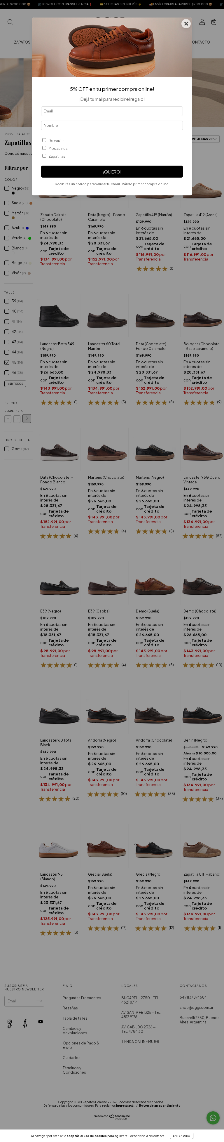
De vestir (56, 140)
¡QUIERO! (112, 171)
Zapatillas (56, 156)
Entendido (181, 1135)
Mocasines (58, 148)
